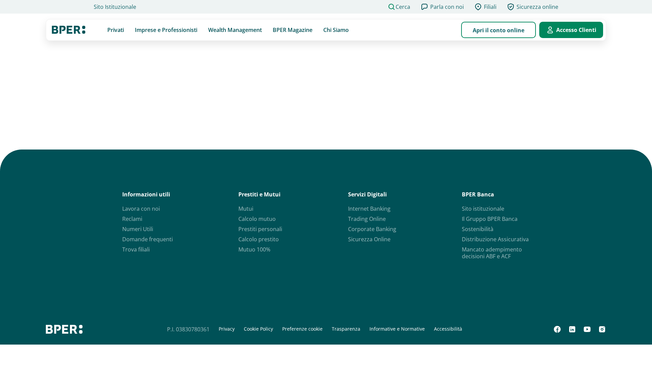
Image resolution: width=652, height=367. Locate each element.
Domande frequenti (147, 239)
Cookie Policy (258, 329)
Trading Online (367, 219)
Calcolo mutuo (257, 219)
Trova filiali (136, 249)
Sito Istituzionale (115, 7)
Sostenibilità (477, 229)
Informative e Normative (397, 329)
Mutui (245, 208)
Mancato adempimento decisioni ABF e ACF (492, 253)
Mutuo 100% (254, 249)
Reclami (132, 219)
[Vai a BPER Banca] (69, 29)
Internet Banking (369, 208)
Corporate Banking (372, 229)
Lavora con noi (141, 208)
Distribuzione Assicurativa (495, 239)
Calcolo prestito (258, 239)
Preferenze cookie (302, 329)
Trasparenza (346, 329)
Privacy (227, 329)
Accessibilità (448, 329)
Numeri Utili (137, 229)
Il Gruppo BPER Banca (490, 219)
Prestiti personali (260, 229)
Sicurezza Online (369, 239)
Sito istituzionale (483, 208)
